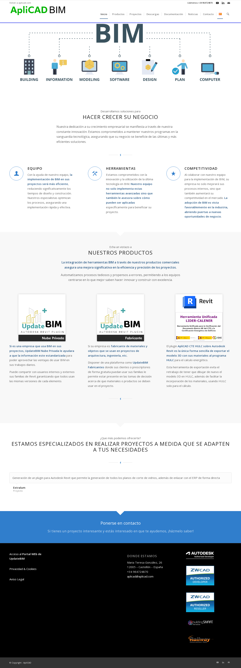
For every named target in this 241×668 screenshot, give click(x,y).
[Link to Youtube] (217, 3)
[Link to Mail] (229, 3)
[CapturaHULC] (199, 317)
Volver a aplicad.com (20, 2)
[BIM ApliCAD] (37, 14)
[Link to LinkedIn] (223, 3)
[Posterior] (228, 476)
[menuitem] (20, 3)
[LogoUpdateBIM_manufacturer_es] (120, 317)
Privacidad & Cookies (23, 569)
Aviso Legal (16, 579)
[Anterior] (219, 476)
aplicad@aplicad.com (140, 576)
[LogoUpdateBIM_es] (42, 317)
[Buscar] (228, 14)
